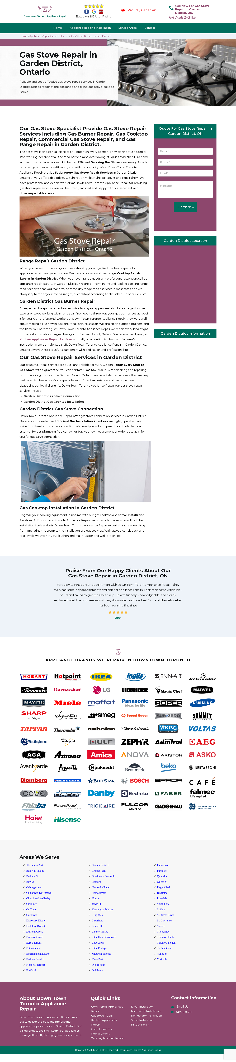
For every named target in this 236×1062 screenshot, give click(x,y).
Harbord (96, 881)
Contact (149, 27)
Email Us (182, 1006)
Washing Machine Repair (107, 1038)
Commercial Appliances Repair (107, 1009)
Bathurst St (32, 876)
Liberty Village (100, 931)
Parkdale (162, 870)
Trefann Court (164, 948)
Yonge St (162, 953)
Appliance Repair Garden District (48, 36)
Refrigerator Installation (146, 1015)
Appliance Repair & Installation (90, 27)
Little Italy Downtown (104, 937)
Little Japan (98, 942)
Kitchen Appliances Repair (104, 1022)
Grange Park (99, 870)
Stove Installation (142, 1020)
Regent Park (164, 887)
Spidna (161, 909)
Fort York (31, 970)
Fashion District (35, 959)
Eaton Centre (33, 948)
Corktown (31, 914)
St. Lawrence (164, 920)
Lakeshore (97, 920)
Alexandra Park (34, 865)
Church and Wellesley (38, 898)
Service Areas (128, 27)
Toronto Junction (166, 942)
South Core (163, 903)
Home (57, 27)
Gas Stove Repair (102, 1015)
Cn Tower (31, 909)
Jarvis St (96, 903)
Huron (95, 898)
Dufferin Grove (34, 931)
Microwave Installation (146, 1011)
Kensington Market (102, 909)
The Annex (163, 931)
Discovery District (36, 920)
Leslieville (97, 926)
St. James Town (165, 914)
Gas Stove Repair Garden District (91, 36)
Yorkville (162, 959)
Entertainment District (38, 953)
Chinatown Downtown (38, 892)
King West (97, 914)
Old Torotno (98, 964)
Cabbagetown (33, 887)
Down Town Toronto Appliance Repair (140, 1050)
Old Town (97, 970)
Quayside (162, 876)
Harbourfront (99, 892)
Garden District (100, 865)
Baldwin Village (35, 870)
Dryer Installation (142, 1006)
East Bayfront (33, 942)
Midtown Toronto (101, 953)
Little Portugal (99, 948)
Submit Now (185, 207)
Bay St (30, 881)
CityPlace (31, 903)
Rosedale (162, 898)
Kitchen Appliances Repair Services (46, 339)
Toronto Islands (165, 937)
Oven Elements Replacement (101, 1031)
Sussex (161, 926)
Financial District (35, 964)
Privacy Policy (140, 1024)
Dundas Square (34, 937)
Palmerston (163, 865)
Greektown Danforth (103, 876)
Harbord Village (100, 887)
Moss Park (97, 959)
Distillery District (35, 926)
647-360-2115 (182, 17)
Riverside (162, 892)
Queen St (162, 881)
